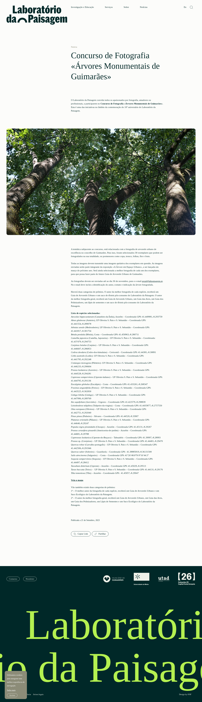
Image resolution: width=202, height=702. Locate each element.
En (185, 7)
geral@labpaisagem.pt (152, 281)
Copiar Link (82, 534)
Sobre (126, 7)
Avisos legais (38, 694)
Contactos (13, 579)
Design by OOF (185, 694)
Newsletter (30, 579)
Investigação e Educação (82, 7)
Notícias (143, 7)
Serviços (109, 7)
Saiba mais (11, 690)
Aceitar (12, 695)
